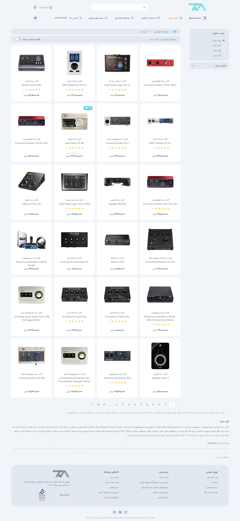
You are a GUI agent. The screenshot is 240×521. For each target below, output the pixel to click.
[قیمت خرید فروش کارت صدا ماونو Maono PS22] (117, 240)
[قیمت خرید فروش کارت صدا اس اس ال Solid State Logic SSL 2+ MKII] (74, 181)
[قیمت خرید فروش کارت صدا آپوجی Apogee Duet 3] (160, 356)
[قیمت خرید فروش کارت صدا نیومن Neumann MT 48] (74, 121)
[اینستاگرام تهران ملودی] (125, 512)
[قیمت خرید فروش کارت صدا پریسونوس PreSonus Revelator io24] (117, 356)
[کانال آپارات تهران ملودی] (114, 512)
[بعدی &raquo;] (92, 404)
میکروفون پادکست (111, 497)
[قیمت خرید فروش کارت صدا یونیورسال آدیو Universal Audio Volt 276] (31, 356)
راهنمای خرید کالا (211, 492)
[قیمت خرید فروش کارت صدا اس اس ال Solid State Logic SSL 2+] (117, 63)
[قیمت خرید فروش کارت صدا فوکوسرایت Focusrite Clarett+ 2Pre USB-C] (160, 63)
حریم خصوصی (212, 487)
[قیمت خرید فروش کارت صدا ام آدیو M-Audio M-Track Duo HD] (74, 240)
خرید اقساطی (212, 477)
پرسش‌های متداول (160, 492)
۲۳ (98, 404)
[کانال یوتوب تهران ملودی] (120, 512)
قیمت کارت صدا (112, 482)
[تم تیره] (35, 18)
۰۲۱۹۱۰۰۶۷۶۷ (64, 495)
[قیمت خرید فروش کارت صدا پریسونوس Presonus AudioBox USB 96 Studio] (31, 240)
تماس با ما (163, 477)
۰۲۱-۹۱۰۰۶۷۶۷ (61, 18)
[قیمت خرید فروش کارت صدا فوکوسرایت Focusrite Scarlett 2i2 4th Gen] (31, 121)
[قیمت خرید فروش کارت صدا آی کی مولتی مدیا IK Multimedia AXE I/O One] (160, 240)
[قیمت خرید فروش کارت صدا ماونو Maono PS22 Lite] (31, 181)
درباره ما (214, 482)
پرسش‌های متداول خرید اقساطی (154, 487)
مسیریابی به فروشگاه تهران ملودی (154, 482)
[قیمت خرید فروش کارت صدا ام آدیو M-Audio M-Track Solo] (117, 294)
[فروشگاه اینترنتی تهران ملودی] (197, 7)
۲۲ (104, 404)
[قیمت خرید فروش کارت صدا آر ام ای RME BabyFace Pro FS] (74, 63)
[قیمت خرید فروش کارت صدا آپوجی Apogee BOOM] (117, 181)
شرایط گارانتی (162, 497)
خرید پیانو (114, 477)
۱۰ (117, 404)
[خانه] (174, 31)
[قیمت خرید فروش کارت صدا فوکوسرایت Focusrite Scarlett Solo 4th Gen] (160, 181)
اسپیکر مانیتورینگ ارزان (109, 492)
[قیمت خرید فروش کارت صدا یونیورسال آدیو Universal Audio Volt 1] (117, 121)
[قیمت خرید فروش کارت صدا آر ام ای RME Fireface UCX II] (160, 121)
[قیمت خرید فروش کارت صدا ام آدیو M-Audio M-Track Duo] (74, 294)
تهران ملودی (212, 472)
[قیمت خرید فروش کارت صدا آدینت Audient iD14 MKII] (31, 63)
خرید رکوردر (114, 487)
